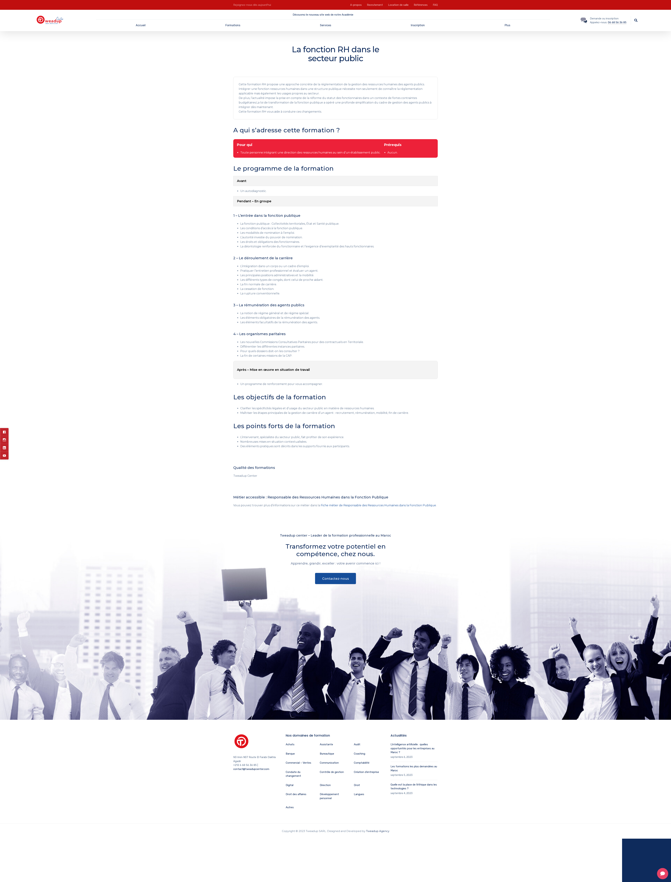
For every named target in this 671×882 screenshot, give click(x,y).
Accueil (141, 25)
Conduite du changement (293, 774)
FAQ (435, 4)
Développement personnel (329, 796)
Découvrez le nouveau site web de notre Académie (323, 14)
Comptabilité (361, 762)
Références (421, 4)
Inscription (418, 25)
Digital (289, 785)
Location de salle (398, 4)
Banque (290, 753)
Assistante (326, 744)
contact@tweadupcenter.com (251, 769)
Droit (357, 785)
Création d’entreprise (366, 772)
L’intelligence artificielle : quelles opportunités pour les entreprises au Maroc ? (412, 748)
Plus (507, 25)
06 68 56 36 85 (617, 22)
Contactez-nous (335, 579)
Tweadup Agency (377, 831)
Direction (325, 785)
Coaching (359, 753)
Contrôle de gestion (332, 772)
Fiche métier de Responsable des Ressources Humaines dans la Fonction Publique (378, 505)
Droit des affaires (296, 794)
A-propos (356, 4)
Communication (329, 762)
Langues (359, 794)
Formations (232, 25)
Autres (290, 807)
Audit (357, 744)
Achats (290, 744)
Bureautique (327, 753)
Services (325, 25)
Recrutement (375, 4)
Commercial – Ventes (298, 762)
